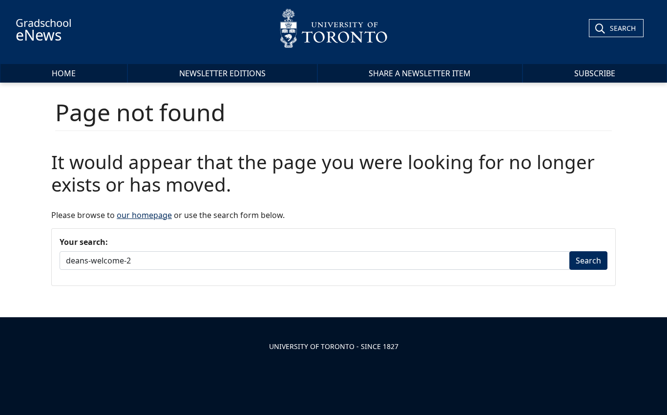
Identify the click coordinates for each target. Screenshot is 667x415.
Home (64, 73)
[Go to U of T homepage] (333, 28)
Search (623, 28)
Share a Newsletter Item (420, 73)
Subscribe (594, 73)
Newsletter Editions (222, 73)
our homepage (144, 215)
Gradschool (44, 30)
